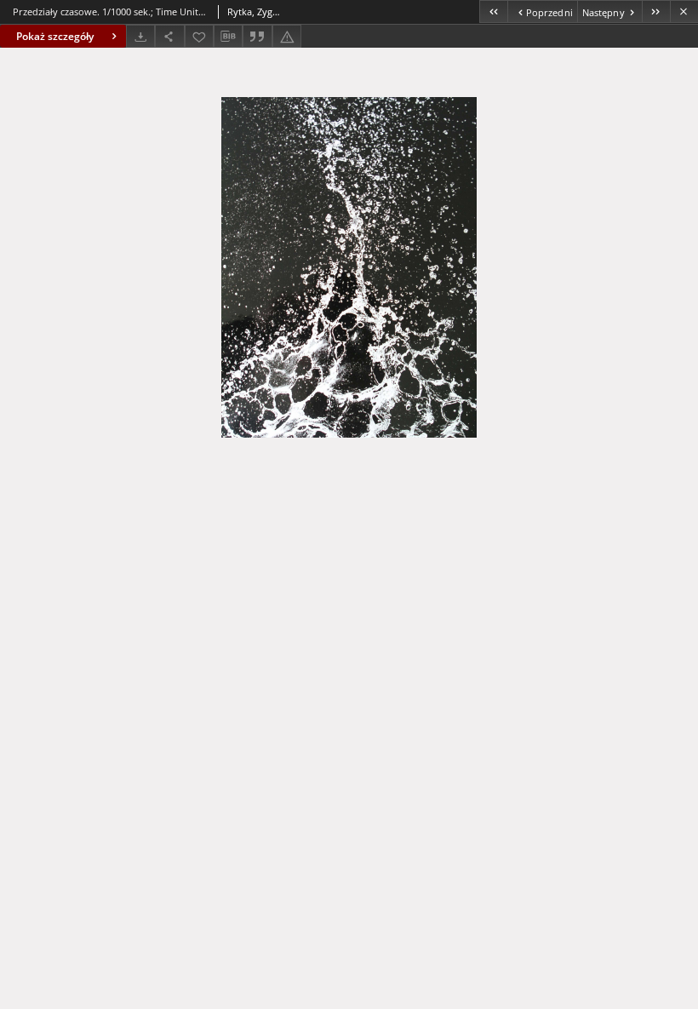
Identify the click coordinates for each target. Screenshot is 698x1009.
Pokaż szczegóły (55, 36)
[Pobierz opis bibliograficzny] (228, 37)
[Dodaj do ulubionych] (199, 36)
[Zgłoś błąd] (286, 36)
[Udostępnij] (169, 36)
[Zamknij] (684, 11)
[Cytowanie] (257, 36)
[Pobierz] (140, 36)
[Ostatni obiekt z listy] (656, 11)
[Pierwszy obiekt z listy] (493, 11)
